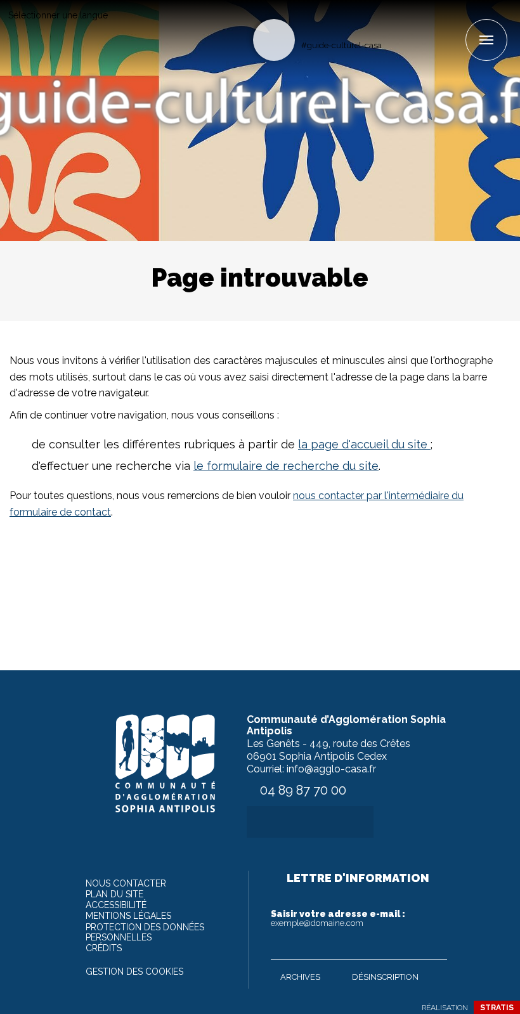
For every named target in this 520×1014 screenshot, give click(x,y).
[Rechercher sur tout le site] (274, 40)
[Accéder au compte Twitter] (413, 23)
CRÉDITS (104, 948)
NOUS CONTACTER (126, 883)
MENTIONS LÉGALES (128, 916)
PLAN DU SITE (114, 894)
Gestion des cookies (134, 971)
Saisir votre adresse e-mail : (338, 918)
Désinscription (385, 977)
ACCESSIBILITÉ (116, 905)
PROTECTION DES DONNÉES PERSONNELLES (145, 932)
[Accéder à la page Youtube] (434, 23)
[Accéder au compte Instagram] (455, 23)
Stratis (497, 1007)
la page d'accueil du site (364, 444)
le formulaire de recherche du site (286, 465)
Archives (300, 977)
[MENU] (486, 40)
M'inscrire (434, 947)
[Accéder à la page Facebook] (392, 23)
